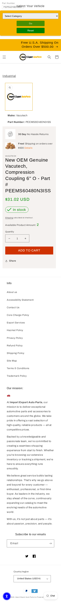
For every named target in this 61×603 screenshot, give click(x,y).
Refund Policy (15, 345)
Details (28, 148)
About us (12, 292)
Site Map (12, 360)
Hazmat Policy (15, 330)
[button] (4, 57)
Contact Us (13, 307)
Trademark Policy (17, 376)
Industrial (9, 76)
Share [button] (12, 261)
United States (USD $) (29, 578)
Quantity (9, 232)
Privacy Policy (15, 338)
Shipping (9, 218)
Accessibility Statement (20, 300)
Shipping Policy (15, 353)
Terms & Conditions (18, 368)
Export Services (16, 322)
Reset (30, 30)
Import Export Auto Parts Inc (26, 597)
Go (30, 23)
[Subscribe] (50, 543)
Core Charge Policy (18, 315)
